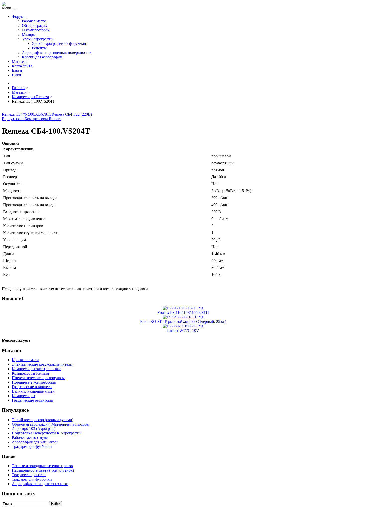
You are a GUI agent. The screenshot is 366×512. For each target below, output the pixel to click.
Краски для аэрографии (42, 57)
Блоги (17, 70)
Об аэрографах (34, 25)
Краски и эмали (25, 360)
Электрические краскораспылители (42, 364)
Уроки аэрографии (38, 39)
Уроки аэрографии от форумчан (59, 43)
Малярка (29, 34)
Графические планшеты (32, 387)
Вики (16, 75)
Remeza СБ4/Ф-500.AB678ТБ (27, 114)
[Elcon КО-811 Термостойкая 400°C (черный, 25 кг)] (183, 317)
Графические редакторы (32, 400)
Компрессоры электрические (36, 369)
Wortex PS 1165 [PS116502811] (183, 312)
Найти (55, 504)
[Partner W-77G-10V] (183, 326)
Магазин (19, 61)
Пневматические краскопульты (38, 378)
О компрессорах (35, 30)
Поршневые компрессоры (34, 382)
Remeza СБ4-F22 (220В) (72, 114)
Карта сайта (22, 66)
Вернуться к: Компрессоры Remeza (31, 119)
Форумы (19, 16)
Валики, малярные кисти (33, 391)
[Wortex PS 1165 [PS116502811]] (183, 308)
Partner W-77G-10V (183, 330)
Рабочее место (34, 21)
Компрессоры (23, 396)
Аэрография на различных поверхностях (56, 52)
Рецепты (39, 48)
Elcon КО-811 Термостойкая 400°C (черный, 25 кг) (183, 321)
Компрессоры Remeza (30, 373)
